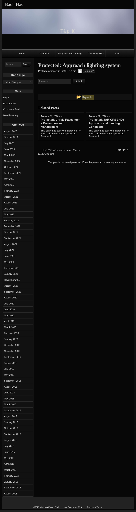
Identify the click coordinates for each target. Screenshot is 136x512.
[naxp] (80, 71)
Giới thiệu (44, 53)
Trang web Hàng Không (69, 53)
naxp (61, 116)
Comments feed (11, 109)
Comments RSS (75, 507)
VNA (117, 53)
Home (22, 53)
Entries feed (9, 103)
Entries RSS (53, 507)
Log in (6, 97)
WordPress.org (10, 115)
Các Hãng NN (95, 53)
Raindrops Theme (95, 507)
